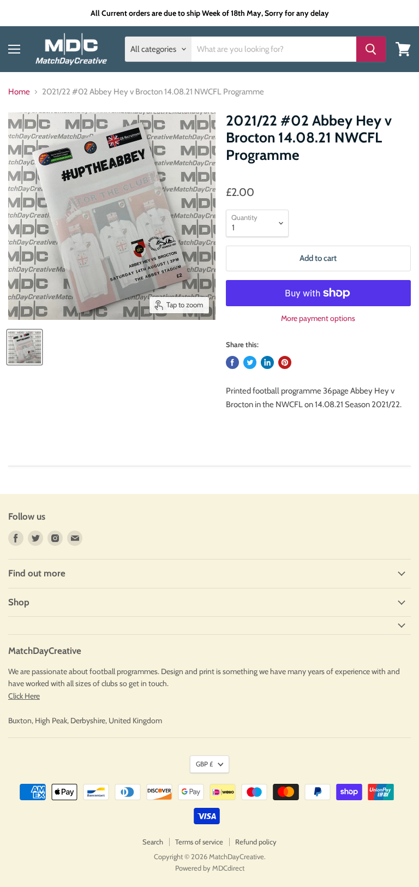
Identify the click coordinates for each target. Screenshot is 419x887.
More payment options (318, 318)
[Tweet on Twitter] (249, 362)
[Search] (371, 49)
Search (152, 841)
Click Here (24, 696)
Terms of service (199, 841)
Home (19, 92)
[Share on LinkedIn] (267, 362)
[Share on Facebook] (232, 362)
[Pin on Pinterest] (284, 362)
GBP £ (204, 764)
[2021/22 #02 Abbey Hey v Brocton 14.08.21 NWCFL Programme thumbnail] (24, 347)
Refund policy (256, 841)
